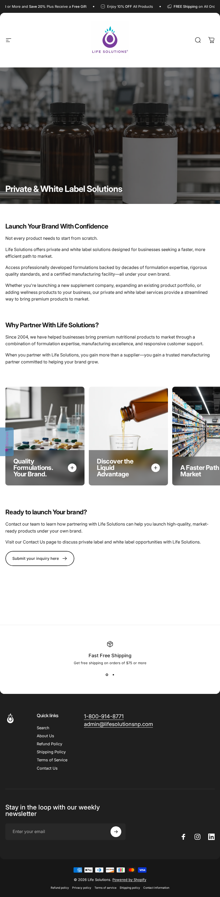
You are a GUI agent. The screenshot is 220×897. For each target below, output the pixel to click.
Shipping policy (130, 888)
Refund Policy (49, 744)
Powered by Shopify (129, 879)
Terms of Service (52, 760)
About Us (45, 735)
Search (43, 727)
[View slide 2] (113, 674)
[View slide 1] (107, 674)
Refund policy (60, 888)
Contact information (156, 888)
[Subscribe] (116, 831)
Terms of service (105, 888)
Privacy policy (81, 888)
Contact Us (47, 768)
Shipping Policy (51, 752)
